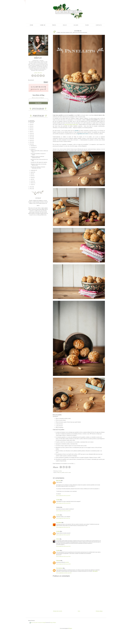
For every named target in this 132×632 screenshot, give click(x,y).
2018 (31, 135)
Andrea (57, 539)
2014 (31, 142)
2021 (31, 129)
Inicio (79, 611)
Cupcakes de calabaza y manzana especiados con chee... (38, 167)
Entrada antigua (99, 611)
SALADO (76, 25)
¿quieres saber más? (38, 72)
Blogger (70, 628)
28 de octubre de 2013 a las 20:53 (63, 510)
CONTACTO (99, 25)
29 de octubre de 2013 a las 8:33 (63, 534)
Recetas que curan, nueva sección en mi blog (39, 160)
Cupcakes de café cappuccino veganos (39, 162)
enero (32, 184)
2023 (31, 126)
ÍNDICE (54, 25)
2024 (31, 124)
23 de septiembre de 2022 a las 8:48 (63, 572)
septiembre (33, 170)
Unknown (58, 560)
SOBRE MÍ (42, 25)
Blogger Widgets (53, 622)
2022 (31, 128)
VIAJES (87, 25)
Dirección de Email (38, 97)
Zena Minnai (58, 522)
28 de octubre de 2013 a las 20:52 (63, 503)
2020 (31, 131)
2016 (31, 138)
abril (32, 179)
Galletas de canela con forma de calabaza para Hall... (37, 157)
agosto (32, 172)
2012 (31, 186)
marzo (32, 181)
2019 (31, 133)
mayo (32, 177)
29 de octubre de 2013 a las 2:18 (63, 527)
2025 (31, 122)
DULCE (65, 25)
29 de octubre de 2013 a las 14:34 (63, 556)
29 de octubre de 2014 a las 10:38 (63, 564)
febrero (32, 182)
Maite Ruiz (58, 480)
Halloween (59, 472)
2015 (31, 140)
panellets (63, 472)
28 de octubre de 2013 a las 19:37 (63, 495)
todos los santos (68, 472)
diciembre (33, 145)
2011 (31, 188)
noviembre (33, 147)
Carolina (58, 499)
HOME (31, 25)
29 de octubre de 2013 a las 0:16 (63, 518)
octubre (32, 149)
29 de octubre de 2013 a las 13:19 (63, 546)
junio (32, 175)
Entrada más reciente (57, 611)
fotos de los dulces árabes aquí (71, 124)
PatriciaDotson (59, 568)
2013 (31, 144)
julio (32, 173)
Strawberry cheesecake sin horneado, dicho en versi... (38, 165)
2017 (31, 136)
